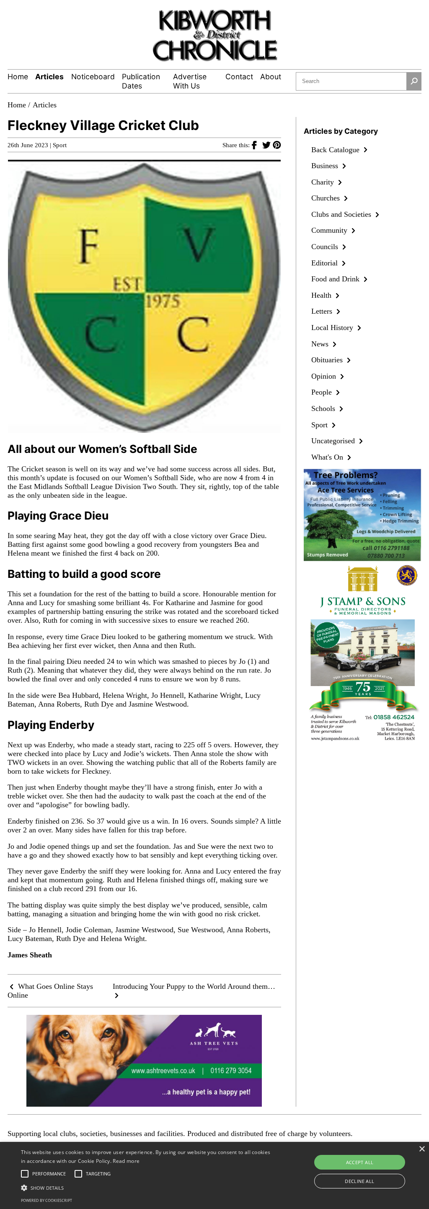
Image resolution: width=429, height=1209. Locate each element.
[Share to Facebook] (257, 144)
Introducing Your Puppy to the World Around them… (194, 986)
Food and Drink (336, 279)
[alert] (214, 1175)
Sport (60, 145)
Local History (333, 327)
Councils (325, 246)
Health (322, 295)
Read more (126, 1161)
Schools (324, 408)
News (321, 344)
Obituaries (328, 360)
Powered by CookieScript (46, 1200)
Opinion (324, 376)
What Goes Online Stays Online (50, 990)
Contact (239, 76)
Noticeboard (93, 76)
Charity (323, 182)
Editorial (325, 263)
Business (325, 165)
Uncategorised (334, 441)
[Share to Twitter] (267, 144)
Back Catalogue (336, 150)
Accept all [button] (360, 1162)
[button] (147, 1187)
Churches (326, 198)
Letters (322, 311)
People (322, 392)
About (270, 76)
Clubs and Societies (342, 214)
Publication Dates (141, 81)
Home (18, 76)
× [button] (422, 1149)
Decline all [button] (359, 1181)
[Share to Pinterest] (277, 144)
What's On (328, 457)
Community (330, 230)
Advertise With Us (190, 81)
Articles (49, 76)
